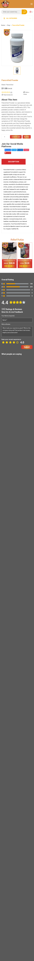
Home (3, 25)
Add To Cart (11, 250)
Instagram (26, 149)
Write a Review (6, 324)
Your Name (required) (8, 316)
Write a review (26, 93)
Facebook (8, 149)
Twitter (14, 149)
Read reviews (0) (8, 95)
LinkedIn (20, 149)
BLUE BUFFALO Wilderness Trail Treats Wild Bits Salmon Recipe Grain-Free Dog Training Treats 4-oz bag (9, 260)
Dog (8, 25)
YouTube (8, 152)
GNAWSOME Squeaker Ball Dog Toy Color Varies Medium (25, 260)
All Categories (11, 18)
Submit (27, 347)
